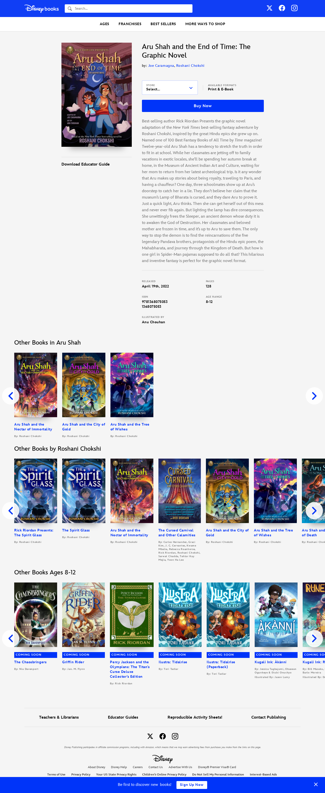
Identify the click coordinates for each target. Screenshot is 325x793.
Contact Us (156, 767)
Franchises (130, 24)
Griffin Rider (73, 662)
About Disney (96, 767)
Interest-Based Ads (263, 774)
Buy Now (203, 106)
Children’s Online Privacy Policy (164, 774)
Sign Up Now (192, 785)
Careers (138, 767)
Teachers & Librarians (59, 717)
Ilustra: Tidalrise (173, 662)
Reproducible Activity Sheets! (195, 717)
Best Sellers (163, 24)
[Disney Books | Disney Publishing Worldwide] (41, 8)
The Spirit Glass (76, 530)
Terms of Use (56, 774)
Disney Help (119, 767)
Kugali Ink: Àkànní (271, 662)
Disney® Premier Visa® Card (217, 767)
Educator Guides (123, 717)
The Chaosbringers (30, 662)
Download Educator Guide (85, 164)
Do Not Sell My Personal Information (218, 774)
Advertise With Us (180, 767)
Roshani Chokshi (190, 65)
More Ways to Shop (205, 24)
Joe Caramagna (161, 65)
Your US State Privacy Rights (116, 774)
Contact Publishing (268, 717)
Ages (104, 24)
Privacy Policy (80, 774)
